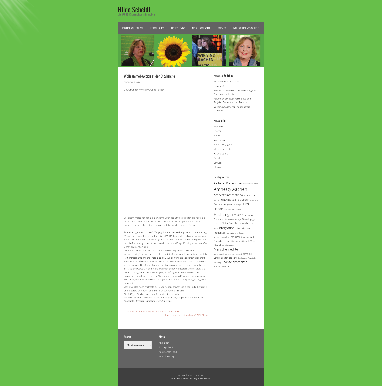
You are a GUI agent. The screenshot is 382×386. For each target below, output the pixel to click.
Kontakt (222, 28)
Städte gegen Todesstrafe (246, 258)
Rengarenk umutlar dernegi (148, 301)
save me (247, 253)
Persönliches (157, 28)
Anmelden (164, 342)
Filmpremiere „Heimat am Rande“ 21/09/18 (186, 315)
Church (174, 378)
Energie (217, 130)
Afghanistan (248, 183)
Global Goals (228, 223)
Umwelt (217, 162)
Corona (218, 204)
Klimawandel (229, 245)
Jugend (238, 237)
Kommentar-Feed (168, 351)
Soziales (148, 297)
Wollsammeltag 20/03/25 (226, 81)
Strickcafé (167, 301)
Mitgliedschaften (201, 28)
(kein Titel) (219, 85)
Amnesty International (229, 195)
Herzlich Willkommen (132, 28)
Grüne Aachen (242, 223)
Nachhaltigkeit (221, 153)
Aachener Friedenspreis (228, 183)
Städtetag (217, 262)
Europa (238, 204)
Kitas (254, 241)
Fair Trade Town (229, 209)
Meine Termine (178, 28)
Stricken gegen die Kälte (226, 257)
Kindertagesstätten (239, 241)
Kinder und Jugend (223, 144)
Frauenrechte (220, 219)
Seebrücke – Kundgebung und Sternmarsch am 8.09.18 (151, 311)
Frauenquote (248, 215)
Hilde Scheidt (134, 9)
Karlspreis (245, 237)
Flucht (238, 209)
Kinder (253, 237)
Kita (250, 241)
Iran (232, 237)
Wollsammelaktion (221, 266)
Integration (219, 139)
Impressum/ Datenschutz (246, 28)
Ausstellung (254, 200)
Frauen (217, 135)
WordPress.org (166, 356)
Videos (217, 167)
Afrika (256, 184)
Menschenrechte (222, 148)
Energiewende (228, 204)
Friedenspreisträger (234, 219)
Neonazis (239, 254)
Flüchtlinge (222, 214)
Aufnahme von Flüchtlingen (234, 199)
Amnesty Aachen (168, 297)
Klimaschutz (219, 245)
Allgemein (138, 297)
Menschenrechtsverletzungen (224, 254)
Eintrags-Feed (166, 347)
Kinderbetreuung (222, 241)
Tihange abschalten (234, 262)
